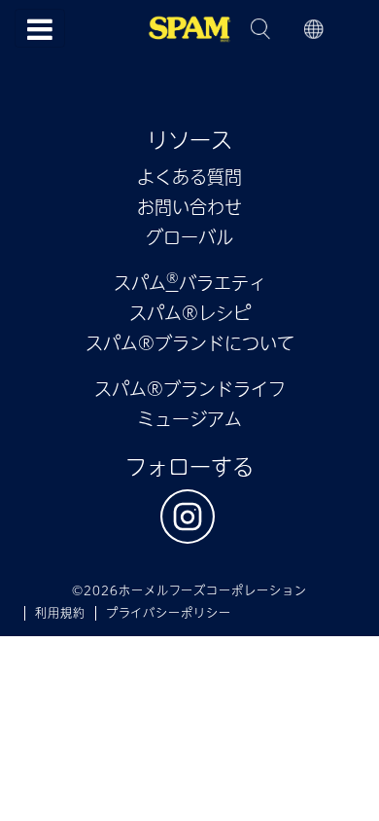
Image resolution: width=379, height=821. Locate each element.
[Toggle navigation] (40, 28)
